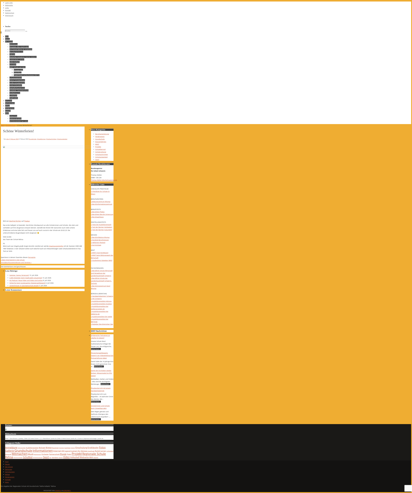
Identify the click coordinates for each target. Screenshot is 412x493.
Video (66, 457)
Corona (61, 448)
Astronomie (21, 448)
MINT (97, 144)
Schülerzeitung (100, 152)
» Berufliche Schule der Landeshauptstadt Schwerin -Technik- (101, 280)
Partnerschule (54, 454)
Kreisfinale (91, 451)
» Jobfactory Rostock (98, 243)
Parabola (58, 490)
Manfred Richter (15, 221)
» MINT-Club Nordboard (99, 253)
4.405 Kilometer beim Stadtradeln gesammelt (25, 278)
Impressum (9, 15)
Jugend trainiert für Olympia (76, 451)
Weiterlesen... (96, 349)
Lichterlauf (110, 451)
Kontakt (8, 10)
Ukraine (60, 457)
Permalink (31, 257)
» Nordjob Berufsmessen (100, 240)
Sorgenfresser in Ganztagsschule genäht (24, 286)
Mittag (7, 474)
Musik (31, 454)
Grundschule (10, 125)
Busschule (55, 448)
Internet (57, 451)
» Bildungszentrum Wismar (101, 202)
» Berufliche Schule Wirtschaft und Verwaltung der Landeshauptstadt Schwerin (102, 273)
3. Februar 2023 (14, 139)
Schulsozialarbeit (62, 139)
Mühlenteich (37, 454)
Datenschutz (9, 13)
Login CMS (9, 3)
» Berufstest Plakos (98, 212)
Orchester (45, 454)
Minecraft (8, 454)
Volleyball (74, 457)
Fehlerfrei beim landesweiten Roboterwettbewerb (27, 283)
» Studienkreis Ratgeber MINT (101, 260)
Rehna (9, 457)
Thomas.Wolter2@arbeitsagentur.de (104, 180)
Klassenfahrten (100, 142)
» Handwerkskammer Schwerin (102, 296)
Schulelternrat (41, 139)
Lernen (103, 451)
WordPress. (67, 490)
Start (2, 125)
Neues (7, 464)
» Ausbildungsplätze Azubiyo (101, 304)
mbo (7, 139)
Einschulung (81, 447)
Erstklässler (93, 447)
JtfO (62, 451)
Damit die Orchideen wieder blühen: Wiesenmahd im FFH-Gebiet (101, 373)
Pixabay (27, 221)
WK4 (91, 457)
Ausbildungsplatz (32, 448)
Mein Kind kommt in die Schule (13, 260)
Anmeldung (11, 447)
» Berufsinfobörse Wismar (100, 237)
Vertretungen (10, 472)
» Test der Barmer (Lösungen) (101, 230)
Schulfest (28, 457)
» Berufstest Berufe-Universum (102, 214)
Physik (63, 454)
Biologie (42, 447)
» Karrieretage (96, 245)
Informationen (43, 450)
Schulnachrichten (51, 139)
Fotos (102, 447)
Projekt (77, 454)
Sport (97, 160)
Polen (69, 454)
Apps (7, 482)
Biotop (49, 447)
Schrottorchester (18, 457)
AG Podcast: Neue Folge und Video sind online (26, 280)
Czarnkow (67, 448)
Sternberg (55, 457)
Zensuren (8, 469)
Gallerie (9, 450)
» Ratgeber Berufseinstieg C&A (102, 324)
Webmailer (9, 5)
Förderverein (100, 137)
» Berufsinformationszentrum (101, 204)
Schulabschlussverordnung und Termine (16, 262)
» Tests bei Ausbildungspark (101, 225)
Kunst (97, 451)
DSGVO (73, 448)
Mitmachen (19, 454)
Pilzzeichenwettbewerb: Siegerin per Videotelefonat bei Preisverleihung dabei (102, 355)
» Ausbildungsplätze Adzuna (101, 301)
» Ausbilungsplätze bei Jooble (101, 317)
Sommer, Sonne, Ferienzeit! (19, 275)
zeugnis (95, 457)
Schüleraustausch (38, 457)
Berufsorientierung (102, 134)
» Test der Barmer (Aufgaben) (101, 227)
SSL (50, 457)
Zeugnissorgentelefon (56, 246)
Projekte (98, 147)
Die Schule (9, 467)
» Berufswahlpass (97, 217)
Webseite (84, 457)
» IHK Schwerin (96, 299)
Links (7, 8)
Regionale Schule (94, 454)
